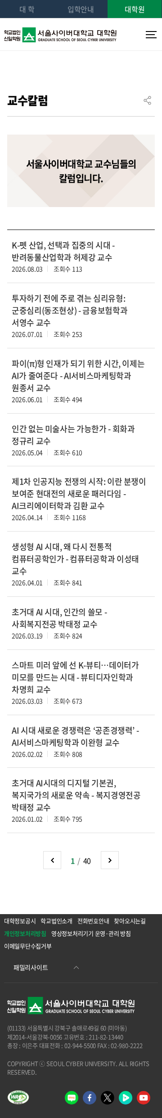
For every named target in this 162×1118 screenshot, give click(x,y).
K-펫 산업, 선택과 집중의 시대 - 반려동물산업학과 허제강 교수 (63, 251)
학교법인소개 (56, 920)
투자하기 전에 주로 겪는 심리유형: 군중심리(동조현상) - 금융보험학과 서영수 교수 (69, 310)
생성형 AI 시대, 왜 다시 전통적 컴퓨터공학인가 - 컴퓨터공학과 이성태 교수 (75, 559)
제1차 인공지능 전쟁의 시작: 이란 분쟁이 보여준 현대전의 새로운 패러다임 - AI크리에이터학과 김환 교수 (79, 493)
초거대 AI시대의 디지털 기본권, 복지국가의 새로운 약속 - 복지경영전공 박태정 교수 (76, 795)
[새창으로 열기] (18, 1097)
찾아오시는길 (129, 920)
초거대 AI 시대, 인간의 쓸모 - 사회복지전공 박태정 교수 (59, 618)
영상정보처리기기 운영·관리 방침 (91, 933)
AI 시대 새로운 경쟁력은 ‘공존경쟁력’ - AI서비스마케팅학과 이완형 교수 (75, 736)
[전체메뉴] (149, 34)
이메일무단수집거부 (28, 946)
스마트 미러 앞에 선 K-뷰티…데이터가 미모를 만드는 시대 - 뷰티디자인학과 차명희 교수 (75, 677)
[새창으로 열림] (71, 1097)
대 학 (26, 9)
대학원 (134, 9)
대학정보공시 (20, 920)
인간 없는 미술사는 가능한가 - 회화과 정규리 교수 (73, 435)
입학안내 (81, 9)
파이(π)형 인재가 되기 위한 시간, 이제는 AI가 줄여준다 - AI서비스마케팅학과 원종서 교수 (78, 375)
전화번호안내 (93, 920)
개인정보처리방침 (25, 933)
